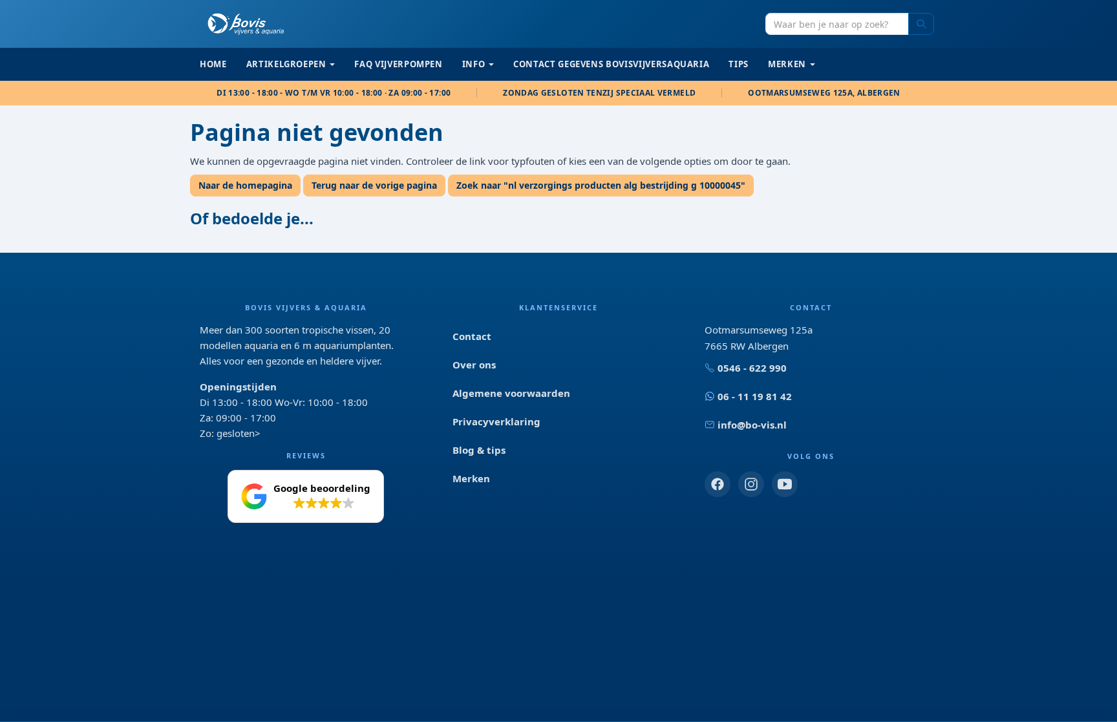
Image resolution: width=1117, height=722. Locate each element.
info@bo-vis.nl (752, 424)
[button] (306, 496)
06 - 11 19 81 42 (755, 396)
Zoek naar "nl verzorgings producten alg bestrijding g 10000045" (600, 185)
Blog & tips (478, 449)
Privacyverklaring (496, 421)
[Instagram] (751, 484)
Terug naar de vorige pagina (374, 185)
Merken (471, 478)
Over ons (474, 364)
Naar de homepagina (245, 185)
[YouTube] (785, 484)
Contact (471, 336)
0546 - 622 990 (752, 367)
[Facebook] (717, 484)
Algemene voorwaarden (511, 393)
